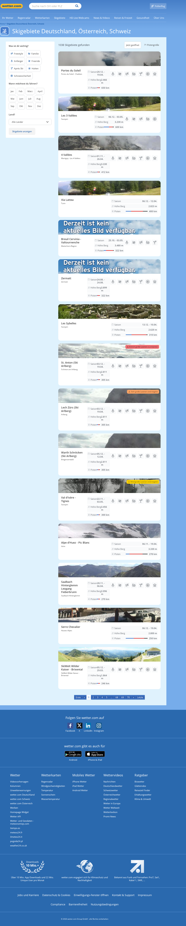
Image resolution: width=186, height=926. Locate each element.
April (40, 91)
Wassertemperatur (50, 799)
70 (128, 697)
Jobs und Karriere (28, 895)
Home (2, 24)
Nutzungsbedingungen (105, 904)
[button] (30, 122)
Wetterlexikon (110, 812)
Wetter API (15, 816)
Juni (21, 98)
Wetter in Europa (111, 803)
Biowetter (139, 781)
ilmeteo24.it (16, 836)
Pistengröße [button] (153, 44)
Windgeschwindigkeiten (53, 785)
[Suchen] (76, 6)
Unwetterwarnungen (20, 790)
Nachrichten (109, 781)
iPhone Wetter (79, 781)
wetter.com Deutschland (22, 794)
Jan (12, 91)
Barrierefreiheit (78, 904)
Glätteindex (140, 785)
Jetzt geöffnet (132, 45)
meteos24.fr (16, 832)
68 (117, 697)
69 (122, 697)
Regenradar (47, 781)
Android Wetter (80, 790)
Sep (12, 106)
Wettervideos (113, 775)
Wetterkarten (51, 775)
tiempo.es (15, 828)
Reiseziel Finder (142, 790)
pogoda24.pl (16, 841)
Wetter (15, 775)
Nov (30, 106)
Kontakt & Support (123, 895)
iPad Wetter (78, 785)
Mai (12, 98)
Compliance (58, 904)
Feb (20, 91)
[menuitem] (8, 18)
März (30, 91)
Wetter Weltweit (111, 807)
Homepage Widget (19, 812)
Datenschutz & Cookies (56, 895)
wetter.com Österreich (21, 803)
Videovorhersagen (19, 781)
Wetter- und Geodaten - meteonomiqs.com (22, 822)
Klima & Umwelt (143, 799)
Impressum (145, 895)
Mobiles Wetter (83, 775)
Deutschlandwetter (112, 785)
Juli (29, 98)
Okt (21, 106)
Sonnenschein (48, 794)
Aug (38, 98)
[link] (8, 18)
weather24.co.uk (18, 845)
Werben (14, 807)
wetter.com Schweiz (20, 799)
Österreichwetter (111, 794)
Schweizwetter (110, 790)
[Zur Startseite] (11, 6)
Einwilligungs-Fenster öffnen (91, 895)
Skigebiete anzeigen (22, 131)
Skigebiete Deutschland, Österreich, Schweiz (25, 24)
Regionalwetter (110, 799)
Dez (39, 106)
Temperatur (47, 790)
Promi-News (109, 816)
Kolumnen (15, 785)
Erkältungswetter (143, 794)
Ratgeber (141, 775)
